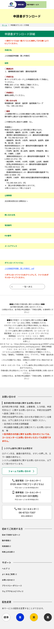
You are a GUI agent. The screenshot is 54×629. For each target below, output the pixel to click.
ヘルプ (4, 568)
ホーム (4, 25)
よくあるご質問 (8, 574)
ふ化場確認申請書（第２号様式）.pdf (19, 268)
